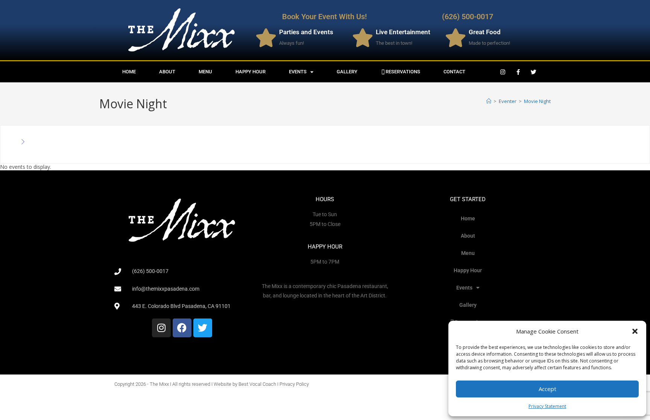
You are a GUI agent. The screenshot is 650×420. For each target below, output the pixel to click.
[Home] (488, 101)
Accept (547, 389)
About (167, 71)
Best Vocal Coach (257, 384)
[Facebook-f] (518, 71)
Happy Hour (250, 71)
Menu (205, 71)
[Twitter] (533, 71)
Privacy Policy (294, 384)
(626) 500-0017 (467, 16)
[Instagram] (503, 71)
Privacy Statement (547, 406)
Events (298, 71)
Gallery (347, 71)
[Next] (23, 142)
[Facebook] (182, 327)
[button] (635, 331)
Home (129, 71)
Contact (454, 71)
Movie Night (537, 101)
